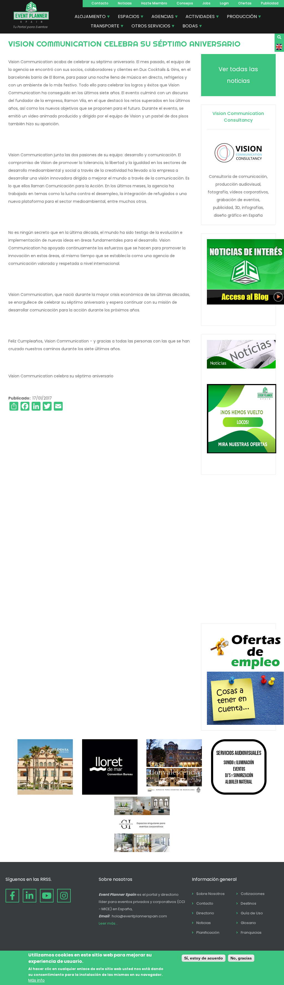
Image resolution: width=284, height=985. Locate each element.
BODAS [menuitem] (188, 26)
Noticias (125, 3)
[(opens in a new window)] (45, 793)
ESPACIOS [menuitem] (126, 17)
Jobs (206, 3)
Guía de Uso (252, 913)
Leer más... (108, 923)
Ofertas (245, 3)
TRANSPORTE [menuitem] (103, 26)
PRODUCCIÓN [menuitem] (240, 17)
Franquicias (251, 932)
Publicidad (269, 3)
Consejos (185, 3)
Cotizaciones (253, 893)
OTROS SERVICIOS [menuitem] (148, 26)
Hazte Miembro (154, 3)
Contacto (100, 3)
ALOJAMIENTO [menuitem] (88, 17)
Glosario (248, 922)
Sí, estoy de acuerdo (203, 958)
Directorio (205, 913)
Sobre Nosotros (210, 893)
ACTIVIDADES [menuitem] (198, 17)
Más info (36, 980)
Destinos (248, 903)
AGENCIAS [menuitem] (160, 17)
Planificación (207, 932)
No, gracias (241, 958)
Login (224, 3)
